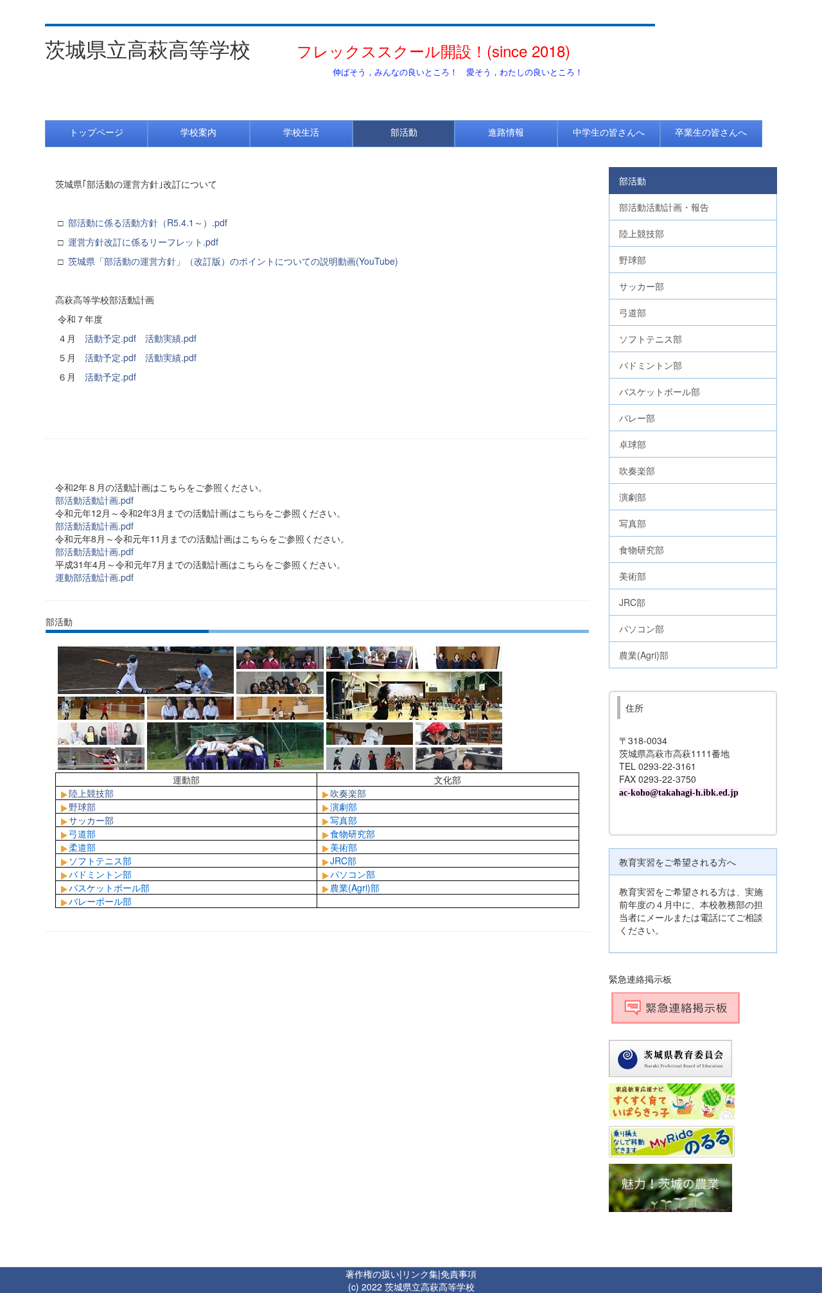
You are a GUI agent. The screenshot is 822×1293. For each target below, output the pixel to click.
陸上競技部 (91, 793)
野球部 (82, 806)
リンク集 (420, 1273)
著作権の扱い (372, 1273)
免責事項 (459, 1273)
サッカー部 (91, 820)
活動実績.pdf (171, 338)
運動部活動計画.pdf (94, 577)
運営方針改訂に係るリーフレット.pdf (143, 241)
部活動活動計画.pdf (94, 500)
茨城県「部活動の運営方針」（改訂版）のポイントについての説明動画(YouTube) (233, 260)
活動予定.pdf (110, 338)
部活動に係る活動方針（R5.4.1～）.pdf (147, 222)
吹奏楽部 (348, 793)
